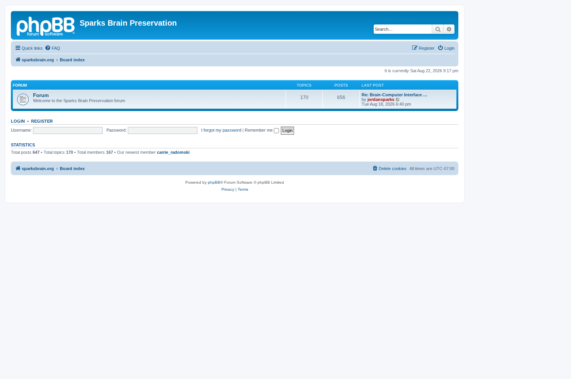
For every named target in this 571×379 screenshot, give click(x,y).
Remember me (259, 130)
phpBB (214, 182)
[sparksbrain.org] (46, 25)
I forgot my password (221, 130)
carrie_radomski (173, 152)
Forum (41, 95)
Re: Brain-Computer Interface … (394, 94)
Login (18, 121)
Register (42, 121)
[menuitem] (52, 48)
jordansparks (380, 99)
